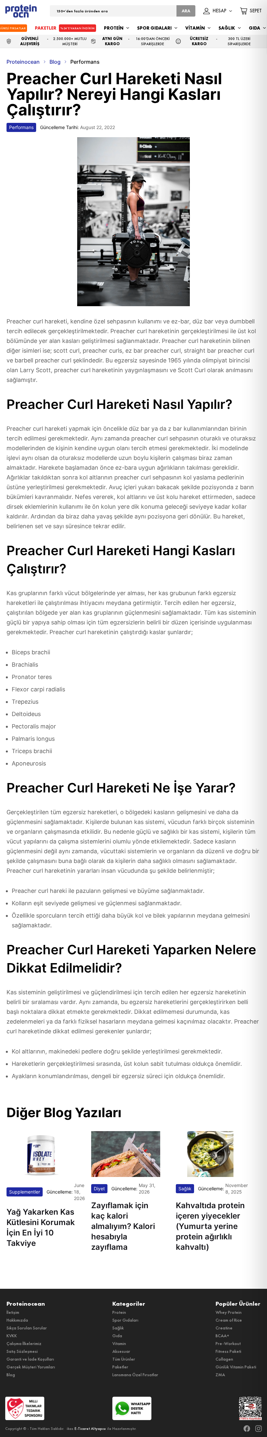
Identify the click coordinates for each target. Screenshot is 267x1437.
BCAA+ (222, 1336)
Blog (11, 1375)
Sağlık (118, 1328)
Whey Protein (229, 1312)
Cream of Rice (229, 1320)
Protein (119, 1312)
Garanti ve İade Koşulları (30, 1359)
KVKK (12, 1336)
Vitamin (119, 1343)
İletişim (13, 1312)
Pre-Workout (228, 1343)
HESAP (219, 11)
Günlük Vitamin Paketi (236, 1367)
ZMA (220, 1375)
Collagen (224, 1359)
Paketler (120, 1367)
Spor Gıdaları (125, 1320)
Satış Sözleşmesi (22, 1351)
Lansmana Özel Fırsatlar (135, 1375)
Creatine (224, 1328)
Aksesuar (121, 1351)
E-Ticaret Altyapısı (90, 1428)
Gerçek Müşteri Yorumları (31, 1367)
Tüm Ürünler (123, 1359)
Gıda (117, 1336)
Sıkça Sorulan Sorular (27, 1328)
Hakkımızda (17, 1320)
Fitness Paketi (228, 1351)
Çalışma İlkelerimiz (24, 1343)
